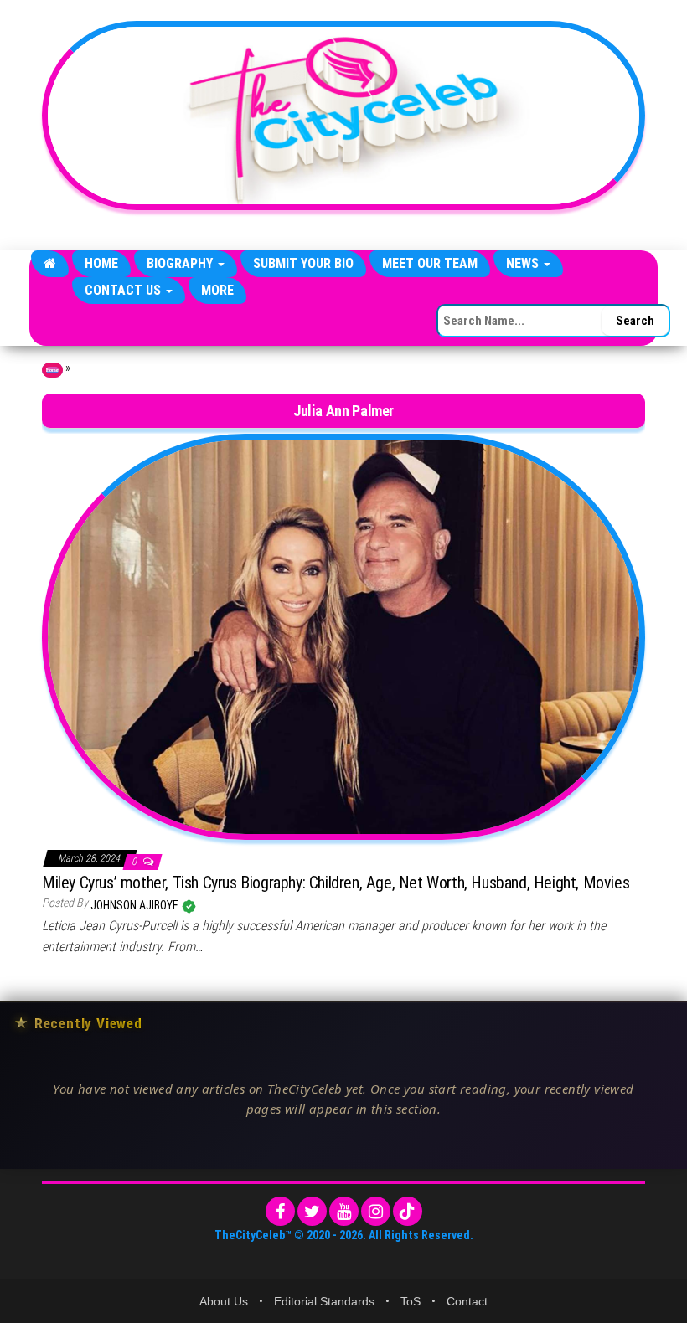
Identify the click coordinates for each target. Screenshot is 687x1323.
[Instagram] (375, 1211)
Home (101, 263)
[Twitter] (312, 1211)
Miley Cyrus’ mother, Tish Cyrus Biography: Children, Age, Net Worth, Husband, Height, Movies (335, 883)
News (524, 263)
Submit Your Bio (303, 263)
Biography (181, 263)
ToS (410, 1301)
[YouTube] (344, 1211)
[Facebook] (280, 1211)
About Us (223, 1301)
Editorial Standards (324, 1301)
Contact (467, 1301)
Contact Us (124, 290)
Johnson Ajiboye (135, 905)
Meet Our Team (430, 263)
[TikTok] (407, 1211)
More (217, 290)
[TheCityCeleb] (50, 263)
